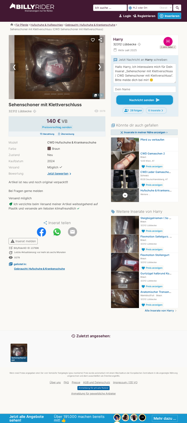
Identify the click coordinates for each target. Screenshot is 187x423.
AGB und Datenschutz (96, 382)
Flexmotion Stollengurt (154, 254)
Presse (76, 382)
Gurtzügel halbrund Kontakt (158, 273)
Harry (118, 39)
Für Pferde (22, 24)
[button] (16, 67)
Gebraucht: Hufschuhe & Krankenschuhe (90, 24)
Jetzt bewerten (59, 174)
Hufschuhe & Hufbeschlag (46, 24)
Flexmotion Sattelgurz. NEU (157, 236)
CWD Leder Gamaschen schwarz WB (163, 171)
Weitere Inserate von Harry (136, 211)
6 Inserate (156, 110)
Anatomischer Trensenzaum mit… (161, 291)
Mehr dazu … (165, 418)
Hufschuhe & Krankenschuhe (158, 190)
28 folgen (133, 110)
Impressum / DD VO (125, 382)
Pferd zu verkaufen (152, 139)
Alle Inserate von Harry (161, 310)
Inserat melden (23, 241)
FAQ (66, 382)
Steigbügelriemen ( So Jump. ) (159, 218)
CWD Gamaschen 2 (152, 153)
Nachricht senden (144, 100)
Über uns (55, 382)
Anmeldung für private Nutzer (93, 387)
